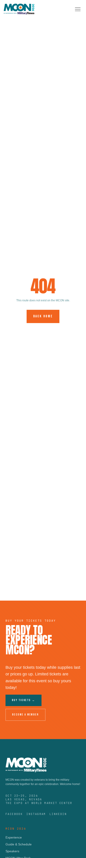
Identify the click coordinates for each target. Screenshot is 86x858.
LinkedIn (58, 814)
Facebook (14, 814)
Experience (14, 837)
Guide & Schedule (19, 844)
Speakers (12, 851)
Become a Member (25, 714)
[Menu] (77, 9)
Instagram (36, 814)
